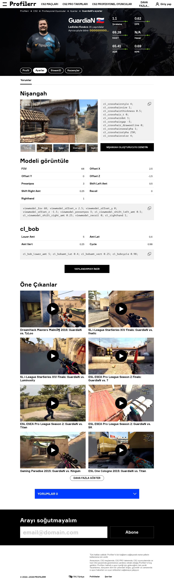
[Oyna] (53, 309)
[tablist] (51, 70)
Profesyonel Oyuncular (54, 11)
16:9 (27, 104)
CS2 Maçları (49, 4)
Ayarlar (74, 11)
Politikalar (95, 576)
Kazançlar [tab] (73, 70)
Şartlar (108, 576)
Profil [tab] (26, 70)
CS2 (35, 11)
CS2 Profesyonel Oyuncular (112, 4)
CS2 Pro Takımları (75, 4)
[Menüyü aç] (5, 4)
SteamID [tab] (56, 70)
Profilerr (24, 11)
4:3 (36, 104)
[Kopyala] (149, 104)
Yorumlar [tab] (26, 80)
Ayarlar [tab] (39, 70)
